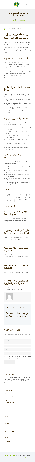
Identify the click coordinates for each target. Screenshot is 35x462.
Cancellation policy (10, 402)
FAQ (6, 418)
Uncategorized (20, 19)
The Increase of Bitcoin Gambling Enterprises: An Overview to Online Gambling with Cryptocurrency (17, 314)
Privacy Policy (22, 457)
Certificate (7, 423)
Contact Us (8, 444)
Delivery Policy (9, 396)
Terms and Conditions (10, 400)
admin (14, 28)
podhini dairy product (10, 455)
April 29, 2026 (7, 28)
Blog (15, 19)
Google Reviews (9, 421)
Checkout (7, 441)
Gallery (7, 416)
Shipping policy (9, 393)
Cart (6, 439)
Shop (6, 437)
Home (10, 19)
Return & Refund (9, 398)
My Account (8, 435)
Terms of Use (12, 457)
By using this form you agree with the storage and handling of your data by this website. (18, 357)
